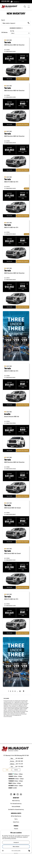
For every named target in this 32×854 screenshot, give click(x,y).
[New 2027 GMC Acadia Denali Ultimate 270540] (16, 442)
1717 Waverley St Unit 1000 (10, 755)
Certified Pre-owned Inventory (16, 809)
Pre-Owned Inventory (16, 803)
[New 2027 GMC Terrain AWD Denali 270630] (16, 579)
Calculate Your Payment (22, 78)
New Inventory (16, 800)
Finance (16, 828)
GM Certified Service (16, 816)
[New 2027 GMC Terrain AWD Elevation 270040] (16, 116)
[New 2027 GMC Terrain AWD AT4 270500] (16, 253)
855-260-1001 (19, 761)
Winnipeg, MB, (20, 755)
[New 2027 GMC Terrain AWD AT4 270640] (16, 625)
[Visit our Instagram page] (18, 794)
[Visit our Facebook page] (11, 794)
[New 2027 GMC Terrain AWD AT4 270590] (16, 396)
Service (16, 769)
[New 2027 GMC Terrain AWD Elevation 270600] (16, 488)
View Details (9, 78)
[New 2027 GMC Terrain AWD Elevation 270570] (16, 299)
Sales (7, 769)
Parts (16, 819)
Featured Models (16, 806)
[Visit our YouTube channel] (14, 794)
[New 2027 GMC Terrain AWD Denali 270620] (16, 533)
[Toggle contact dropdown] (19, 1)
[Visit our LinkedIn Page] (21, 794)
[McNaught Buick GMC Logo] (9, 6)
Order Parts (16, 822)
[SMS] (12, 2)
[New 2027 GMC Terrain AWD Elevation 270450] (16, 162)
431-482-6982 (19, 758)
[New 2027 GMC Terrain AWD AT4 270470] (16, 207)
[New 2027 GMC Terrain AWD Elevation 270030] (16, 70)
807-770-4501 (19, 766)
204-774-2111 (19, 764)
